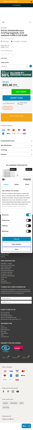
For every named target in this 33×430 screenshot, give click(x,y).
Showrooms (4, 277)
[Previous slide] (3, 22)
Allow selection (16, 244)
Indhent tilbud (16, 98)
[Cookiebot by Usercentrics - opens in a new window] (23, 179)
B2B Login (3, 331)
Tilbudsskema (4, 333)
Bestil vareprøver (5, 329)
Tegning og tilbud (5, 253)
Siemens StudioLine (6, 283)
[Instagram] (13, 392)
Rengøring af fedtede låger (8, 265)
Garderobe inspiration (7, 272)
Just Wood (6, 407)
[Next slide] (30, 22)
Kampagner (4, 281)
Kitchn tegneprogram (6, 267)
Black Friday (4, 328)
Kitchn (4, 28)
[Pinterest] (8, 392)
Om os (2, 326)
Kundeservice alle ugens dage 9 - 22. (11, 319)
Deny (16, 249)
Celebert (5, 403)
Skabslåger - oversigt (6, 263)
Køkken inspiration (5, 269)
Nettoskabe (13, 403)
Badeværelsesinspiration (7, 270)
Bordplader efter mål (6, 274)
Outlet (2, 279)
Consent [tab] (6, 184)
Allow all (16, 239)
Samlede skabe (5, 255)
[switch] (28, 220)
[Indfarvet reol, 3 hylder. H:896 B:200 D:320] (24, 176)
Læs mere (4, 58)
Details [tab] (16, 184)
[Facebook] (3, 392)
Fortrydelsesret (5, 336)
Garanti (3, 256)
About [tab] (27, 184)
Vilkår (2, 335)
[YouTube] (17, 392)
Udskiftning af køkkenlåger (8, 276)
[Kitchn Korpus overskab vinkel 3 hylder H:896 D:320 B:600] (8, 176)
